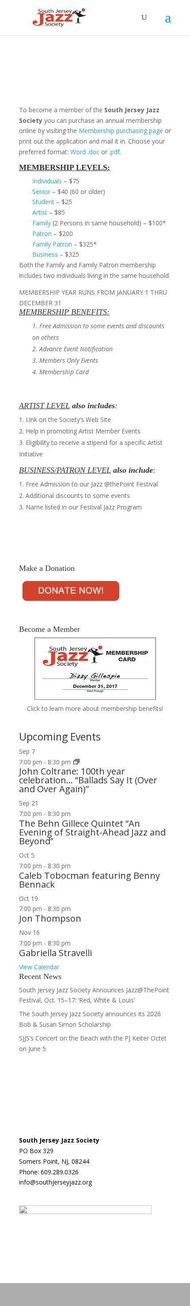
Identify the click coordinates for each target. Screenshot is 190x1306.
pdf (115, 152)
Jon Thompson (50, 918)
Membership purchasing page (121, 130)
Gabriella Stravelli (55, 953)
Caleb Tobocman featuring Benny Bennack (89, 879)
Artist (39, 212)
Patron (42, 233)
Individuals (47, 181)
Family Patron (52, 244)
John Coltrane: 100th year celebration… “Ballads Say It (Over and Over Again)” (88, 780)
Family (41, 223)
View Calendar (39, 967)
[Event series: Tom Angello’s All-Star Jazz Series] (76, 762)
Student (43, 201)
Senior (41, 191)
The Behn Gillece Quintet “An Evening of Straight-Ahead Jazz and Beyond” (92, 832)
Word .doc (84, 152)
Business (45, 254)
